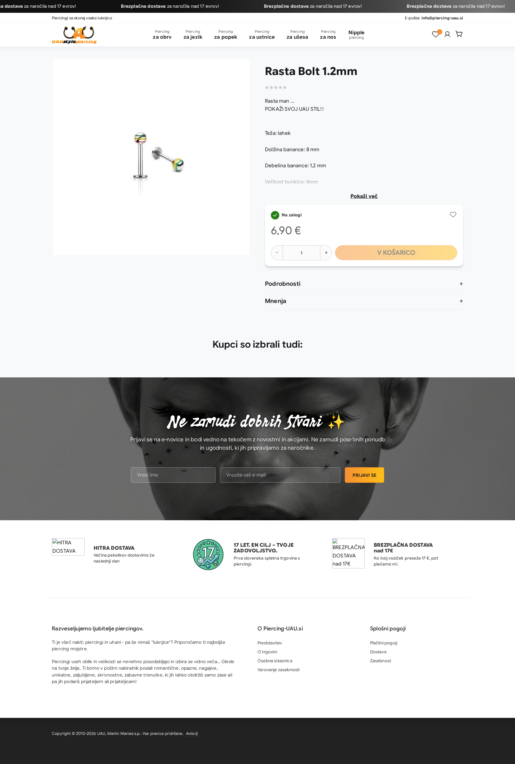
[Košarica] (459, 34)
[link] (447, 34)
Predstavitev (270, 643)
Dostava (378, 651)
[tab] (364, 284)
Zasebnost (380, 660)
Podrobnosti (282, 284)
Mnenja (275, 301)
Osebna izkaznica (275, 660)
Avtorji (192, 733)
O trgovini (267, 651)
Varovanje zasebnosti (279, 669)
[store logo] (74, 35)
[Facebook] (458, 734)
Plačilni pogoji (384, 643)
